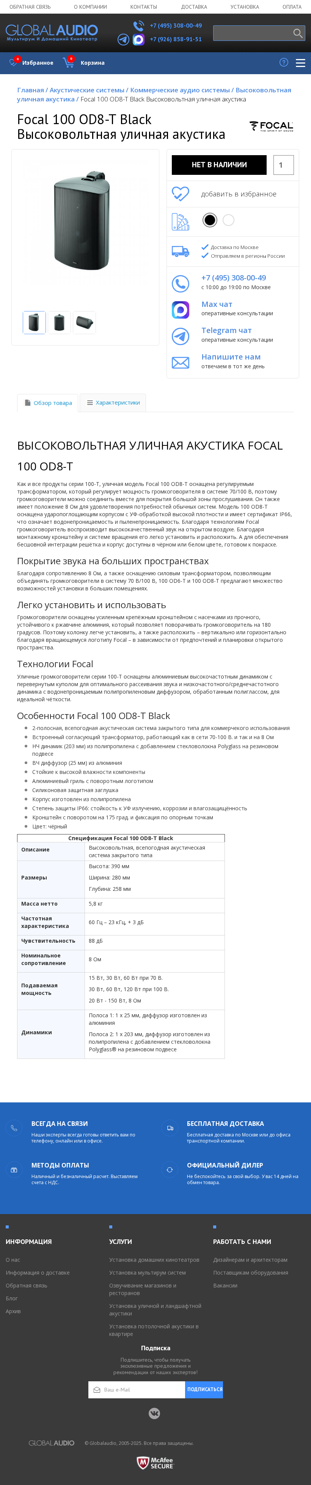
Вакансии (225, 1285)
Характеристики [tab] (118, 402)
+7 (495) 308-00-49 (175, 25)
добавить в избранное (238, 193)
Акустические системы (89, 90)
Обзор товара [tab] (53, 402)
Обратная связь (29, 6)
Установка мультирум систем (147, 1272)
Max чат (216, 304)
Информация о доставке (38, 1272)
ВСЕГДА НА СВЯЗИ (59, 1123)
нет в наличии (219, 165)
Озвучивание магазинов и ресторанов (142, 1289)
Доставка (194, 6)
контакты (143, 6)
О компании (90, 6)
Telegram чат (226, 330)
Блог (12, 1298)
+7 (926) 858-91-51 (176, 39)
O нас (13, 1259)
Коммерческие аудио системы (182, 90)
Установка (245, 6)
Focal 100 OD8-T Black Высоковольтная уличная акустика (163, 99)
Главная (32, 90)
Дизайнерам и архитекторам (250, 1259)
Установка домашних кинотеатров (154, 1259)
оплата (292, 6)
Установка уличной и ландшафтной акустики (155, 1309)
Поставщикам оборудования (250, 1272)
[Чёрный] (210, 220)
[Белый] (228, 220)
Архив (13, 1311)
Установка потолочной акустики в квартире (154, 1330)
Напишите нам (231, 357)
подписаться (205, 1389)
